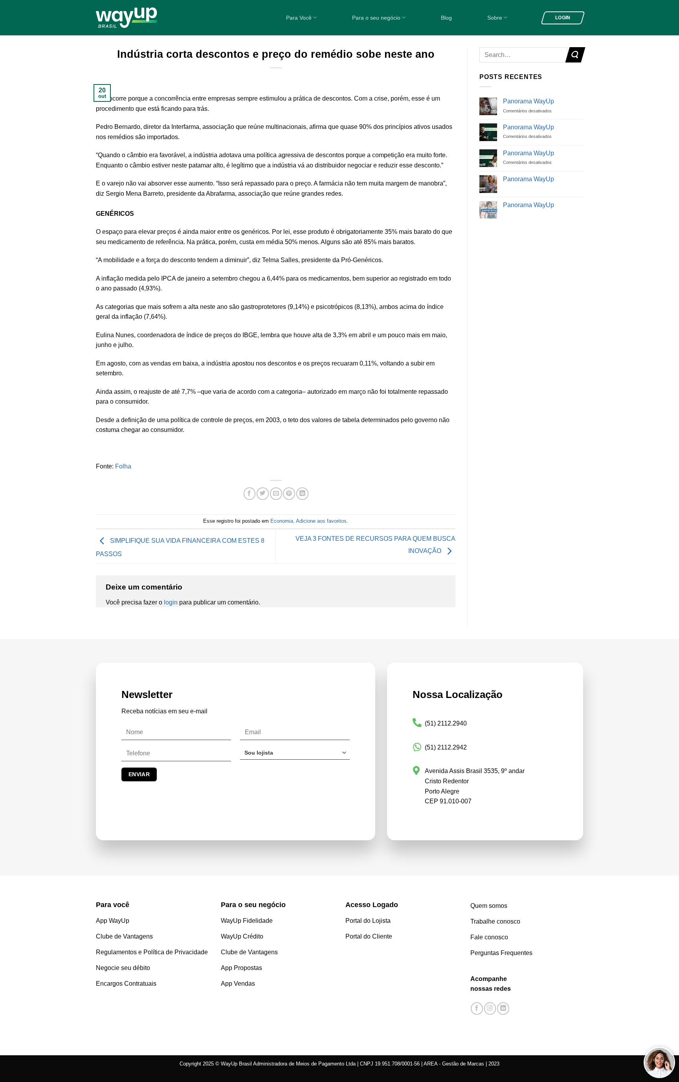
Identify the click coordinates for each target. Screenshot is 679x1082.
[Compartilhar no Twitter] (263, 493)
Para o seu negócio (376, 18)
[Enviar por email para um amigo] (276, 493)
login (171, 602)
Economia (281, 521)
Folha (123, 466)
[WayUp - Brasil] (140, 17)
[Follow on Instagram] (490, 1008)
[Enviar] (575, 54)
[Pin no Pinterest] (289, 493)
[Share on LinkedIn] (302, 493)
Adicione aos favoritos (321, 521)
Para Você (299, 18)
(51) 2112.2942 (446, 747)
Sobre (494, 18)
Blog (446, 18)
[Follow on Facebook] (477, 1008)
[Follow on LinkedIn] (503, 1008)
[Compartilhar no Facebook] (250, 493)
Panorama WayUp (528, 101)
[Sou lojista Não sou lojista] (295, 755)
